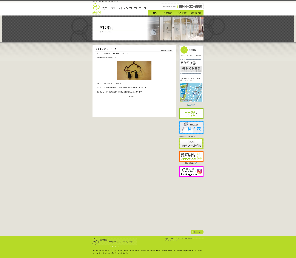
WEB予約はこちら (190, 114)
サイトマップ (114, 246)
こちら (195, 163)
